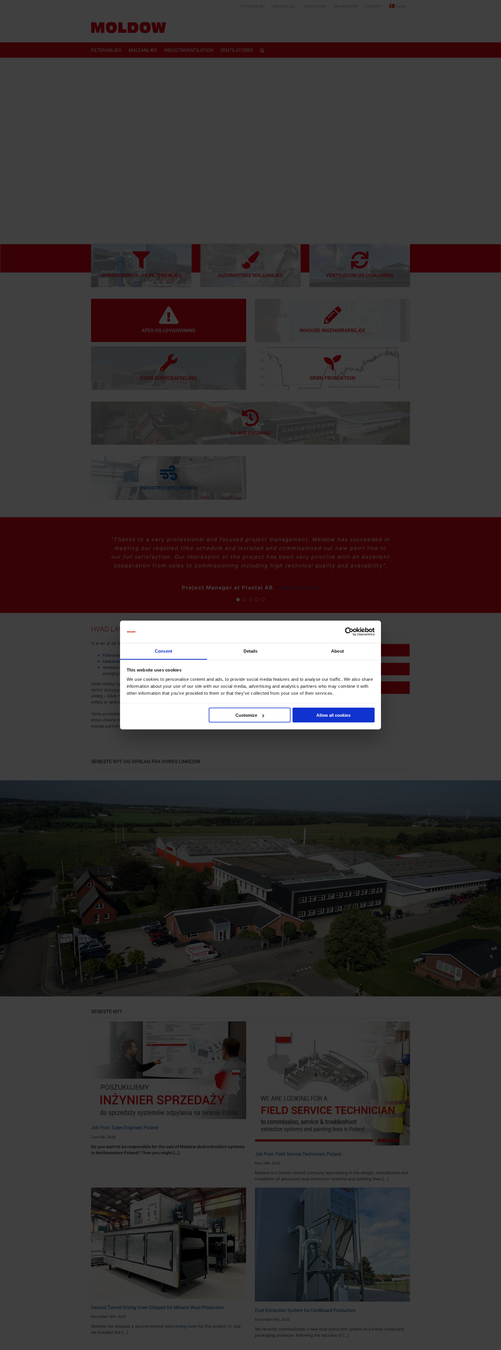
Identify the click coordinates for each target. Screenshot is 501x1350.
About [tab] (337, 650)
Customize (246, 715)
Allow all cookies (333, 715)
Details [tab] (251, 650)
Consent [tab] (163, 650)
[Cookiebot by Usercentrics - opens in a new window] (349, 631)
